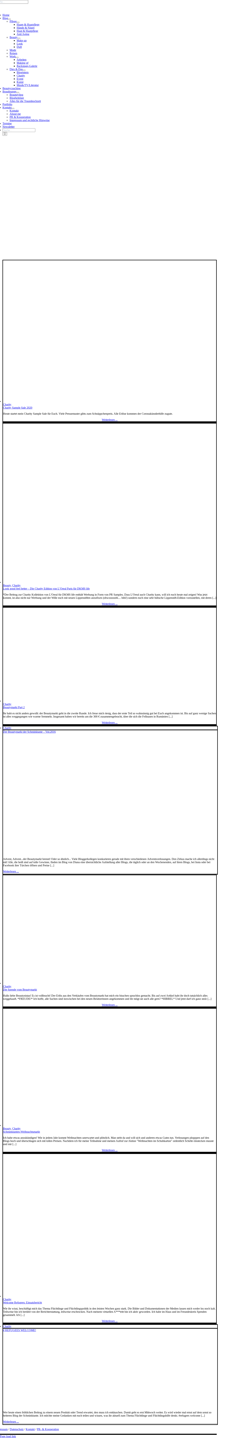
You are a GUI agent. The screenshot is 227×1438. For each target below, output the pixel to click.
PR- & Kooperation (48, 1429)
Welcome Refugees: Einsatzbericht (22, 1302)
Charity (7, 404)
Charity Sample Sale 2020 (17, 407)
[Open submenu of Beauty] (19, 38)
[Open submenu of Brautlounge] (17, 92)
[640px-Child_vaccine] (60, 1406)
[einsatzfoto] (88, 1296)
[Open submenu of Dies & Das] (24, 70)
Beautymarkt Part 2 (14, 707)
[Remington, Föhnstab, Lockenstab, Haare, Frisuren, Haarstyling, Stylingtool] (74, 700)
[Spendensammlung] (91, 983)
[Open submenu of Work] (17, 57)
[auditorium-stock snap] (109, 401)
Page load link (8, 1436)
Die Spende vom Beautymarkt (20, 989)
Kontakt (30, 1429)
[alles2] (91, 1125)
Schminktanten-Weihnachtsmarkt (21, 1131)
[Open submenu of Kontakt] (13, 108)
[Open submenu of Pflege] (18, 22)
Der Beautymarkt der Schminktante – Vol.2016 (29, 731)
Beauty (7, 585)
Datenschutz (17, 1429)
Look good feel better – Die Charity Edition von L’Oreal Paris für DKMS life (46, 588)
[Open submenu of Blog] (9, 19)
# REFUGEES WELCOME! (19, 1330)
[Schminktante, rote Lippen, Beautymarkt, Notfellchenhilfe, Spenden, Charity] (94, 852)
